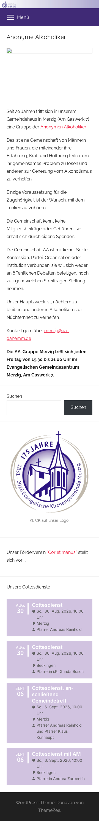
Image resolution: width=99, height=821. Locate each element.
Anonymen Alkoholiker (63, 127)
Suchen (14, 396)
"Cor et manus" (62, 552)
